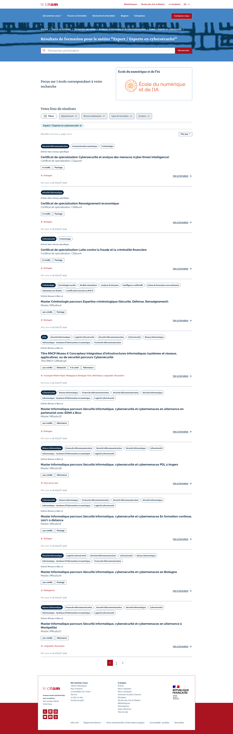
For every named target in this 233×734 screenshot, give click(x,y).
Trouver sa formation (77, 16)
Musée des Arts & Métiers (129, 700)
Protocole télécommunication (107, 342)
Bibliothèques (124, 703)
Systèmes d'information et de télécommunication (122, 29)
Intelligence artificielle (133, 285)
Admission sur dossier (52, 290)
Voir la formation (180, 176)
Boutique (122, 697)
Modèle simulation (88, 285)
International (123, 706)
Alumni (74, 694)
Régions (125, 16)
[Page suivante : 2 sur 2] (123, 663)
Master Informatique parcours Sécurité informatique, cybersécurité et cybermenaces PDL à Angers (109, 464)
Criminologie (107, 146)
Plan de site (123, 712)
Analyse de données (110, 285)
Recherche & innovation (103, 16)
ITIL (44, 337)
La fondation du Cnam (81, 691)
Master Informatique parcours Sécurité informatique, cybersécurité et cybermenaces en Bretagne (109, 572)
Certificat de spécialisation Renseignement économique (80, 203)
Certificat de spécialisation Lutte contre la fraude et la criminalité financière (94, 249)
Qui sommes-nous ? (52, 16)
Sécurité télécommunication (55, 146)
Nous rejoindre (124, 689)
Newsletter (179, 723)
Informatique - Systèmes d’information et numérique (66, 342)
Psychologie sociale (67, 285)
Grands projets (77, 700)
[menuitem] (130, 4)
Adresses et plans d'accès (129, 694)
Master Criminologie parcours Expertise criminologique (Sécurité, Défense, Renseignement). (105, 301)
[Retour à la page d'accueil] (49, 4)
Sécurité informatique (52, 192)
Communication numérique (84, 146)
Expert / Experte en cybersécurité (165, 29)
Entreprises (139, 16)
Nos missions (77, 689)
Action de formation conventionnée (163, 285)
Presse (121, 686)
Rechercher (183, 50)
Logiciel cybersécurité (84, 337)
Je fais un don (77, 697)
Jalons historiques (79, 686)
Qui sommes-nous (79, 683)
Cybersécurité (48, 239)
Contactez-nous (181, 16)
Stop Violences (124, 709)
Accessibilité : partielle (159, 723)
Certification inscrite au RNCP (79, 290)
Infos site (75, 723)
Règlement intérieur (92, 723)
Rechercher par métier (85, 29)
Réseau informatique (154, 337)
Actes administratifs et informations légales (125, 723)
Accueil (44, 29)
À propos (122, 683)
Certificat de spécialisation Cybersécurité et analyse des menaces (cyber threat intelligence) (105, 157)
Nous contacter (125, 691)
